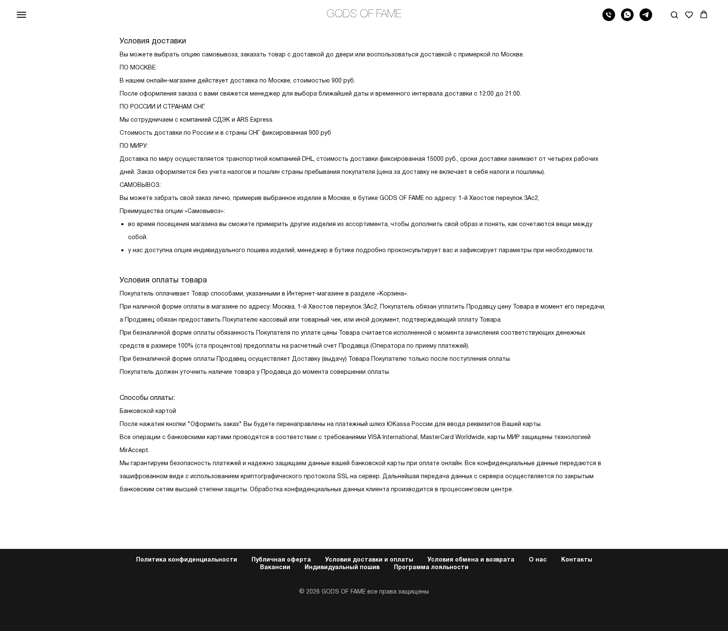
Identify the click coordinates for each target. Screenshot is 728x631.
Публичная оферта (281, 560)
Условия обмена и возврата (471, 560)
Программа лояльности (431, 567)
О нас (538, 560)
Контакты (576, 560)
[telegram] (646, 18)
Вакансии (275, 567)
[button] (674, 15)
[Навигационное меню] (21, 15)
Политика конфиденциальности (186, 560)
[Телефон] (608, 18)
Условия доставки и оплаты (369, 560)
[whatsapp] (627, 18)
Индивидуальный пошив (342, 567)
